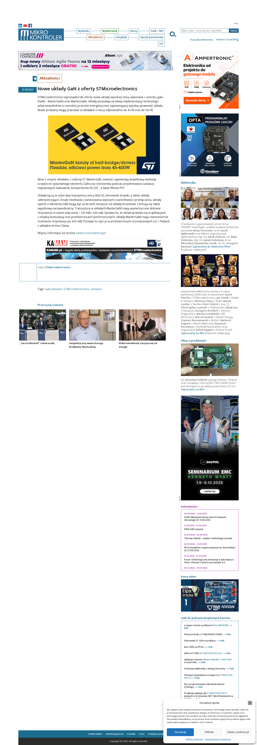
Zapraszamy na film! (192, 333)
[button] (250, 703)
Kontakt (131, 734)
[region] (209, 540)
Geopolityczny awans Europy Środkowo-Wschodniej (86, 345)
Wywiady (83, 31)
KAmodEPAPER (219, 625)
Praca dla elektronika (201, 39)
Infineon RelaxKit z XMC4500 (217, 660)
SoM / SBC (157, 31)
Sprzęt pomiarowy (151, 37)
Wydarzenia (109, 31)
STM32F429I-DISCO (211, 653)
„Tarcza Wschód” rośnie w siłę (37, 343)
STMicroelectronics (57, 267)
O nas (142, 734)
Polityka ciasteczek (194, 739)
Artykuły (121, 37)
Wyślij (234, 30)
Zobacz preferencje (238, 732)
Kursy (133, 31)
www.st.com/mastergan (91, 233)
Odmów (209, 732)
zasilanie (96, 289)
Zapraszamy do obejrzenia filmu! (211, 246)
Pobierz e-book (227, 39)
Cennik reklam (95, 734)
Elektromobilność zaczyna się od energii (138, 345)
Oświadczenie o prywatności (218, 739)
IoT (161, 43)
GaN (47, 289)
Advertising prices (115, 734)
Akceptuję (180, 732)
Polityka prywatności (158, 734)
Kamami (57, 289)
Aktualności (95, 37)
